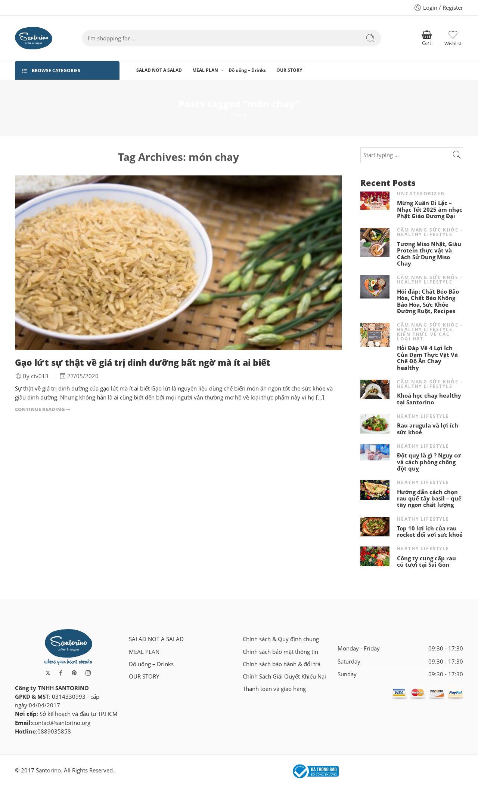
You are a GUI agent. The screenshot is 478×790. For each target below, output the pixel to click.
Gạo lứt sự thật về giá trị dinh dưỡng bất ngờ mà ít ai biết (142, 362)
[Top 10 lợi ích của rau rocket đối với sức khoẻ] (374, 526)
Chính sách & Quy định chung (281, 639)
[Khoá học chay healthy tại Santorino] (374, 388)
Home (239, 114)
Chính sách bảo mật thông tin (280, 651)
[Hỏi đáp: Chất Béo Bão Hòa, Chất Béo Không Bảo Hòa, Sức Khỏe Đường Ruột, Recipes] (374, 286)
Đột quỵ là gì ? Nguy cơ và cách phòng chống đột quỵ (429, 462)
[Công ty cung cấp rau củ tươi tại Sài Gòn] (374, 556)
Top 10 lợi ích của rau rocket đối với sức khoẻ (430, 531)
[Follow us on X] (47, 673)
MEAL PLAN (205, 70)
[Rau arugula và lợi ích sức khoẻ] (374, 423)
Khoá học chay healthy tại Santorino (429, 398)
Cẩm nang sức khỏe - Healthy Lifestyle (429, 232)
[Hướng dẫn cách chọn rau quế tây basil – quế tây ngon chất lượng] (374, 489)
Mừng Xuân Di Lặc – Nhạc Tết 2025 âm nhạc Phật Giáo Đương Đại (429, 209)
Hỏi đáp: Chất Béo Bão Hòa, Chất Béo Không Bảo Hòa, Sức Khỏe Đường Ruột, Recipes (428, 301)
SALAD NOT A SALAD (159, 70)
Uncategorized (420, 193)
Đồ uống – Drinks (247, 70)
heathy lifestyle (423, 416)
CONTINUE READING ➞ (42, 409)
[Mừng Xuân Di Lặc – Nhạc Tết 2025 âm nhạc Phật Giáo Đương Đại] (374, 199)
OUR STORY (289, 70)
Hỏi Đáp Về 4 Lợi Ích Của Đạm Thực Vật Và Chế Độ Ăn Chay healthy (427, 358)
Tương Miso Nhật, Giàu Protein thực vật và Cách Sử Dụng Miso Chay (429, 254)
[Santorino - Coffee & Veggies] (33, 38)
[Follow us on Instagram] (88, 673)
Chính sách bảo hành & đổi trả (281, 664)
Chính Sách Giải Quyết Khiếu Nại (284, 676)
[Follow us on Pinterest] (74, 673)
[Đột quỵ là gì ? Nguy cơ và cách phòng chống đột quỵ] (374, 451)
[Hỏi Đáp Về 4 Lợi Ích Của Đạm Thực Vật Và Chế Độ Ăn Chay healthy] (374, 334)
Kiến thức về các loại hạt (423, 336)
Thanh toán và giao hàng (274, 688)
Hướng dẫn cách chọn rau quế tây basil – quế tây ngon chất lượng (429, 498)
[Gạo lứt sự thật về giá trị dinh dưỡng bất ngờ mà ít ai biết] (178, 262)
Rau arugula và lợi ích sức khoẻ (427, 428)
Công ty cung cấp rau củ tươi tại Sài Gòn (426, 561)
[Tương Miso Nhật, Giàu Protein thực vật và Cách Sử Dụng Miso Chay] (374, 241)
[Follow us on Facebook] (61, 673)
